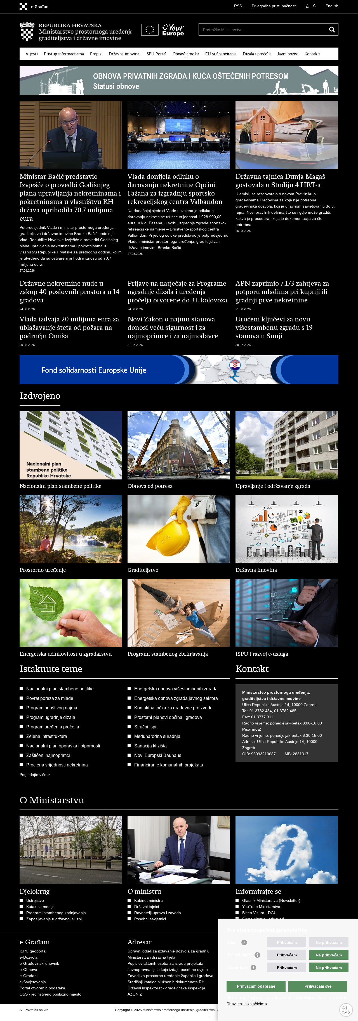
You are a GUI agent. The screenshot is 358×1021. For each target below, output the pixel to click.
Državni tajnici (146, 906)
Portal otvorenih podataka (42, 988)
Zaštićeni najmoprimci (48, 755)
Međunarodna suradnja (157, 736)
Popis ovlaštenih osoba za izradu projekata (165, 963)
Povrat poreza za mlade (49, 698)
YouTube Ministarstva (261, 906)
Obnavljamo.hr (186, 54)
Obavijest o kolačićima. (247, 1004)
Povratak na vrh (36, 1010)
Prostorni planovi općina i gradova (168, 717)
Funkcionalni (240, 955)
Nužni (233, 942)
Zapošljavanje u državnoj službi (54, 919)
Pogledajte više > (35, 774)
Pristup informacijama (64, 54)
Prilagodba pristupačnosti (274, 6)
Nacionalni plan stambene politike (60, 688)
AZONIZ (135, 994)
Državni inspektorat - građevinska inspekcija (166, 988)
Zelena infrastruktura (46, 736)
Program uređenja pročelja (52, 726)
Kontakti (312, 54)
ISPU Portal (155, 54)
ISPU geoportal (33, 951)
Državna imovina (124, 54)
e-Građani (28, 975)
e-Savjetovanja (33, 982)
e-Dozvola (28, 957)
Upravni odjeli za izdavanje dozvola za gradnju (168, 951)
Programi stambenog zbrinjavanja (56, 913)
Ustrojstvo (35, 900)
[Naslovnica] (75, 32)
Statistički (238, 967)
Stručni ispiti (146, 726)
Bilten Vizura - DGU (259, 913)
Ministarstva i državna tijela (151, 957)
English (332, 6)
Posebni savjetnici (150, 919)
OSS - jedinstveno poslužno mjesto (50, 994)
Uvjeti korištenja (161, 1015)
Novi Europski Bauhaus (157, 755)
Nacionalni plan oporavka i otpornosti (63, 746)
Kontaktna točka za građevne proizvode (173, 707)
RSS (238, 6)
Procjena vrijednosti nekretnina (57, 765)
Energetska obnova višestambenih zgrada (176, 688)
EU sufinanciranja (221, 54)
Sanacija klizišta (150, 746)
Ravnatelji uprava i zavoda (157, 913)
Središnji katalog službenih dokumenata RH (166, 982)
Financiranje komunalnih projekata (168, 765)
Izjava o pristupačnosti (192, 1015)
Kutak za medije (40, 906)
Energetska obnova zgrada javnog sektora (176, 698)
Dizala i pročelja (257, 54)
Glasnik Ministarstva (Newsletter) (271, 900)
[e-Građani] (43, 6)
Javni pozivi (288, 54)
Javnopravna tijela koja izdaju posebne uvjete (168, 969)
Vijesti (32, 54)
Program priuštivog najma (51, 707)
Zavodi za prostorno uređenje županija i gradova (170, 975)
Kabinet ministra (148, 900)
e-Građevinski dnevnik (39, 963)
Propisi (96, 54)
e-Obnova (28, 969)
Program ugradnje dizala (50, 717)
